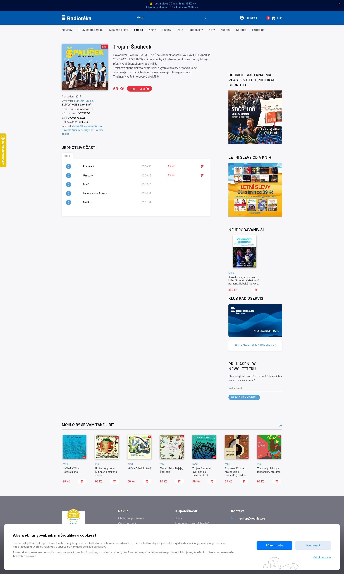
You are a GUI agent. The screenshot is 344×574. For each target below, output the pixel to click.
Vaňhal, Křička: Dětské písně (71, 470)
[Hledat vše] (204, 18)
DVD (180, 29)
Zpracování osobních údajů (192, 523)
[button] (251, 17)
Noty (212, 29)
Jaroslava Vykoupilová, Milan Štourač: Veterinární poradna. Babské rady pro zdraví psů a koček (243, 282)
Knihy (152, 29)
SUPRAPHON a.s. (84, 100)
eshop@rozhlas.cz (252, 518)
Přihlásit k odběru (244, 397)
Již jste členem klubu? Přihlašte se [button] (254, 345)
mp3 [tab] (67, 155)
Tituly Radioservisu (90, 29)
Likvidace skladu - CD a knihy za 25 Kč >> (172, 7)
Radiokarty (195, 29)
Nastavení (313, 545)
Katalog (241, 29)
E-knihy (166, 29)
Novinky (67, 29)
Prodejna (258, 29)
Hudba (138, 29)
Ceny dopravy (127, 523)
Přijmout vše (274, 545)
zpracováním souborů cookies (78, 552)
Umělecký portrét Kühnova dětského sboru (106, 472)
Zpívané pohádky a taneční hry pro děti (268, 470)
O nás (178, 518)
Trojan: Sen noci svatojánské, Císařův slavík (201, 472)
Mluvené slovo (118, 29)
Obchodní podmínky (131, 518)
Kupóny (225, 29)
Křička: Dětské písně (139, 468)
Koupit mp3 (137, 89)
